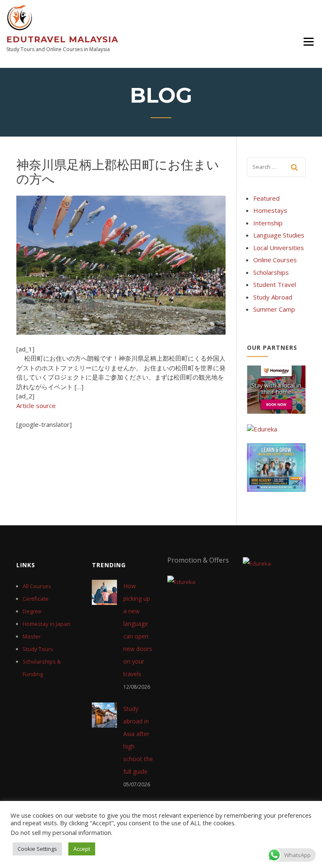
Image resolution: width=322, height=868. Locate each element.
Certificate (36, 598)
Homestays (270, 210)
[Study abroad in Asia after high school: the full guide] (104, 714)
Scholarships (271, 272)
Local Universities (278, 247)
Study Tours (38, 649)
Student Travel (274, 284)
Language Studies (278, 235)
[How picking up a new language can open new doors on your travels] (104, 591)
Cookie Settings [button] (37, 848)
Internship (268, 223)
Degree (32, 611)
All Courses (37, 586)
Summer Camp (274, 309)
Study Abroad (272, 297)
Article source (36, 405)
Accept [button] (81, 848)
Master (32, 636)
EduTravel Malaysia (62, 39)
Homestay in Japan (46, 624)
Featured (266, 198)
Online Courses (275, 260)
